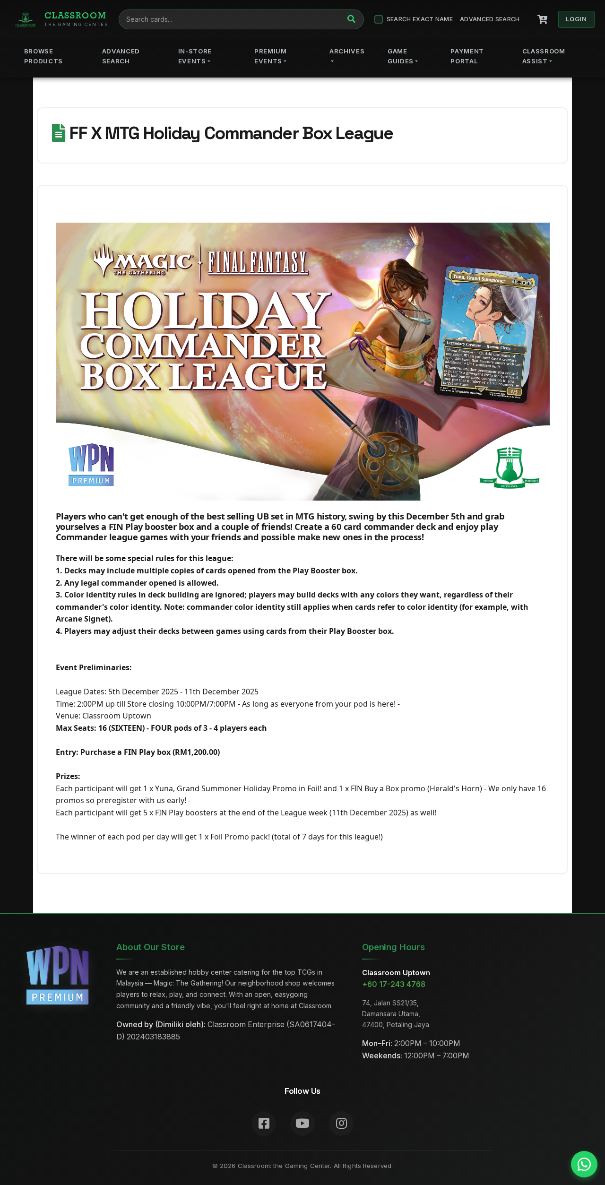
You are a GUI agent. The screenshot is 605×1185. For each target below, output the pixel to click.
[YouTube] (302, 1123)
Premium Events (270, 56)
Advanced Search (490, 19)
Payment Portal (467, 56)
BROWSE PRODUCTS (43, 56)
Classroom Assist (543, 56)
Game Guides (401, 56)
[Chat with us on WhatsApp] (584, 1164)
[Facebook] (263, 1123)
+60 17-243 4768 (393, 984)
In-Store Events (195, 56)
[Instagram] (341, 1123)
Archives (346, 51)
